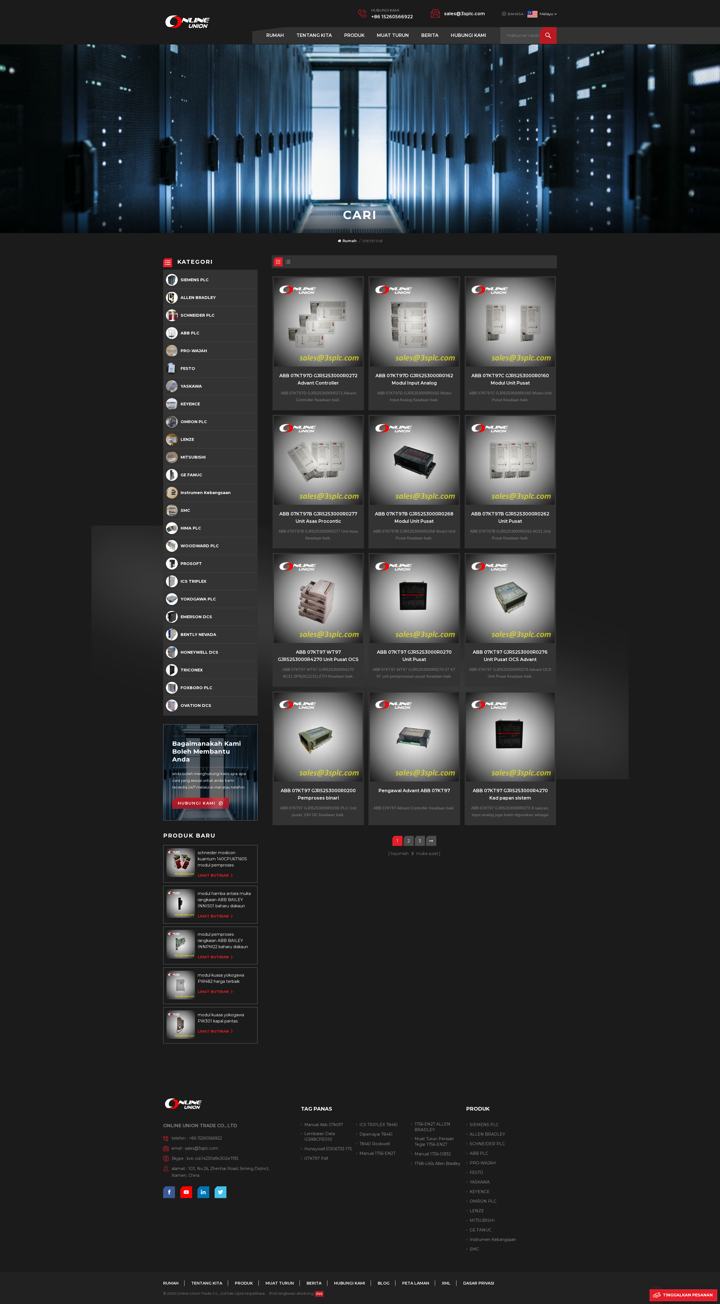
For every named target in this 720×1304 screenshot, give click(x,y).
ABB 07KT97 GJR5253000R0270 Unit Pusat (414, 655)
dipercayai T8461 (376, 1134)
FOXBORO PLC (196, 687)
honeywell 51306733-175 (328, 1148)
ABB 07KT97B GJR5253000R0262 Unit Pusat (510, 517)
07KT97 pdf (316, 1158)
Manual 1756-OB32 (433, 1153)
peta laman (415, 1283)
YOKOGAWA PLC (198, 599)
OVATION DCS (196, 705)
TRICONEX (192, 670)
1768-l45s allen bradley (437, 1163)
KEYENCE (190, 404)
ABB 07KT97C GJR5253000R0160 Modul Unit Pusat (510, 379)
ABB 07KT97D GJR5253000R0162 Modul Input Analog (414, 379)
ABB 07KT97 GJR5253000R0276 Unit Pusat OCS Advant (510, 655)
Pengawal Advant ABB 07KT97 (414, 790)
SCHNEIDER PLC (198, 315)
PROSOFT (191, 563)
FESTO (188, 368)
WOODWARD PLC (200, 545)
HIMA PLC (191, 528)
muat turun (393, 35)
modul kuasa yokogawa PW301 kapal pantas (221, 1018)
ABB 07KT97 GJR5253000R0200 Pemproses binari (318, 794)
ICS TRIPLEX (193, 581)
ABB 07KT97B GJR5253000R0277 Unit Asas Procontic (318, 517)
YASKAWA (191, 386)
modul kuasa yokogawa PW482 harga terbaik (221, 978)
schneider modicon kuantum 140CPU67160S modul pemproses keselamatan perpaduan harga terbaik (222, 859)
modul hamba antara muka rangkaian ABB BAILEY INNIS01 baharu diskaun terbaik (224, 900)
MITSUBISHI (193, 457)
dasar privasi (478, 1283)
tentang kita (314, 35)
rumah (275, 35)
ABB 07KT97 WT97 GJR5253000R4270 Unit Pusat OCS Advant (318, 656)
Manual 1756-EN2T (377, 1153)
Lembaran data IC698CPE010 (319, 1136)
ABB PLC (190, 333)
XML (446, 1283)
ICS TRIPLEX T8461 (378, 1124)
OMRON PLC (194, 421)
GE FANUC (191, 474)
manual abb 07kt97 (323, 1124)
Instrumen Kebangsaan (206, 492)
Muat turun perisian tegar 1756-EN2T (434, 1141)
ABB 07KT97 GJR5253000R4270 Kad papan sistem (510, 794)
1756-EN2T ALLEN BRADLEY (432, 1127)
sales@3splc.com (464, 13)
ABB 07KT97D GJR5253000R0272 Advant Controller (318, 379)
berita (429, 35)
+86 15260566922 (392, 16)
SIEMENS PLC (195, 279)
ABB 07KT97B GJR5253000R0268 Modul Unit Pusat (414, 517)
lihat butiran (213, 875)
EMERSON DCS (196, 616)
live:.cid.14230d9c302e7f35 (212, 1158)
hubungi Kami (468, 35)
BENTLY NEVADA (198, 634)
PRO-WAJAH (194, 350)
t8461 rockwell (374, 1143)
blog (384, 1283)
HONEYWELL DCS (199, 652)
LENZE (187, 439)
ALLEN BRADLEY (198, 297)
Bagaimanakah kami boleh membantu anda (206, 751)
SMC (185, 510)
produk (354, 35)
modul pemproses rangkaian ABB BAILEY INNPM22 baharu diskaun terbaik (223, 941)
